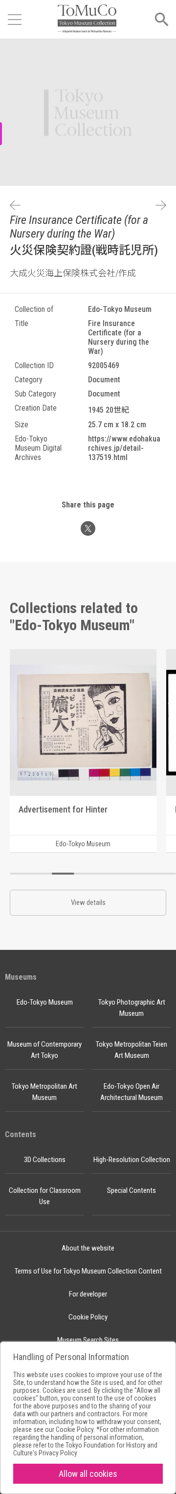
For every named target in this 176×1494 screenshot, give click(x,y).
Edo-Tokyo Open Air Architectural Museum (131, 1092)
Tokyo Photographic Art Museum (131, 1008)
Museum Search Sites (88, 1340)
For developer (88, 1294)
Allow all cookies (88, 1474)
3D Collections (45, 1159)
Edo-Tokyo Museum (45, 1002)
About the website (88, 1248)
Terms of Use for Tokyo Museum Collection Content (88, 1271)
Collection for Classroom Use (45, 1196)
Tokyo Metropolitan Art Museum (44, 1092)
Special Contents (131, 1190)
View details (88, 902)
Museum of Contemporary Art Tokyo (44, 1050)
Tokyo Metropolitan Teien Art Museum (131, 1050)
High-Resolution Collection (131, 1159)
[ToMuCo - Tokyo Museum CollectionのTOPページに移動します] (87, 19)
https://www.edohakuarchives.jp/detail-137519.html (124, 448)
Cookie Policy (88, 1317)
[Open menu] (15, 19)
